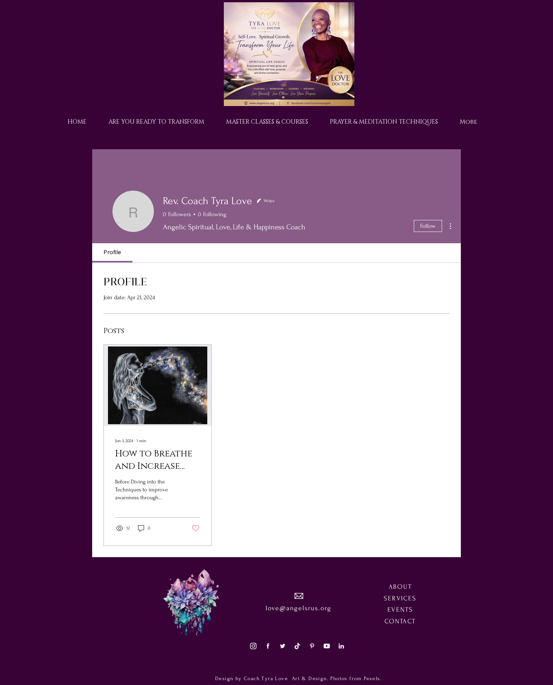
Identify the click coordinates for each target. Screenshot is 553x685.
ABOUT (400, 586)
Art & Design (308, 678)
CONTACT (400, 621)
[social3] (253, 646)
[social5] (326, 646)
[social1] (268, 646)
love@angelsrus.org (298, 608)
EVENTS (400, 609)
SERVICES (400, 598)
